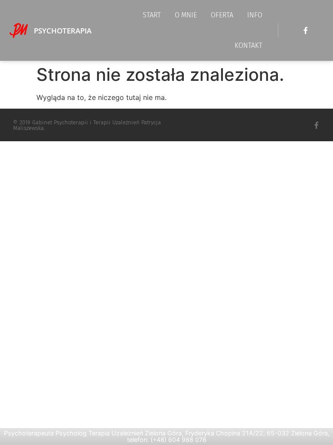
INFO (254, 15)
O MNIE (186, 15)
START (152, 15)
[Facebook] (306, 30)
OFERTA (222, 15)
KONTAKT (248, 45)
